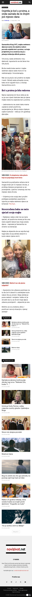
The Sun (12, 204)
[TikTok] (16, 582)
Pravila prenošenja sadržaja (10, 590)
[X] (20, 582)
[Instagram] (11, 582)
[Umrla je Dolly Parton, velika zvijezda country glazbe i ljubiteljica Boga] (6, 333)
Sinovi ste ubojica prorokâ (19, 339)
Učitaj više (15, 531)
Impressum (15, 588)
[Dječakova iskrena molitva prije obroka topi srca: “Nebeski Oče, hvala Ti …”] (6, 324)
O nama (9, 588)
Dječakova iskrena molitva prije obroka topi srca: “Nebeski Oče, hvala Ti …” (20, 324)
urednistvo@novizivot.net (21, 570)
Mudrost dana (16, 347)
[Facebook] (7, 582)
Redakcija (6, 20)
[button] (3, 2)
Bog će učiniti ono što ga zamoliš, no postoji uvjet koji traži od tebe (16, 477)
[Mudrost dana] (6, 350)
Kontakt (21, 588)
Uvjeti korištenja (16, 592)
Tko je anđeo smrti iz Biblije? (13, 526)
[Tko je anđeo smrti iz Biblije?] (16, 517)
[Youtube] (25, 582)
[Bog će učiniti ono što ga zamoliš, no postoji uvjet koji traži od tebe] (16, 467)
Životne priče (5, 7)
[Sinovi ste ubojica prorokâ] (6, 341)
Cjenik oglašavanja (22, 590)
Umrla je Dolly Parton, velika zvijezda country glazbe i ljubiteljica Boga (19, 332)
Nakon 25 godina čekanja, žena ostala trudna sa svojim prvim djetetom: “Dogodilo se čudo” (14, 502)
